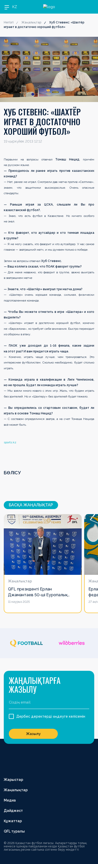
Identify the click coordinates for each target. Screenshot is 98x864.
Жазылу (33, 734)
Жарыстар (13, 780)
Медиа (10, 800)
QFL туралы (14, 831)
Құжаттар (13, 821)
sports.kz (10, 442)
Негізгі (9, 22)
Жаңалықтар (31, 22)
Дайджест (13, 811)
